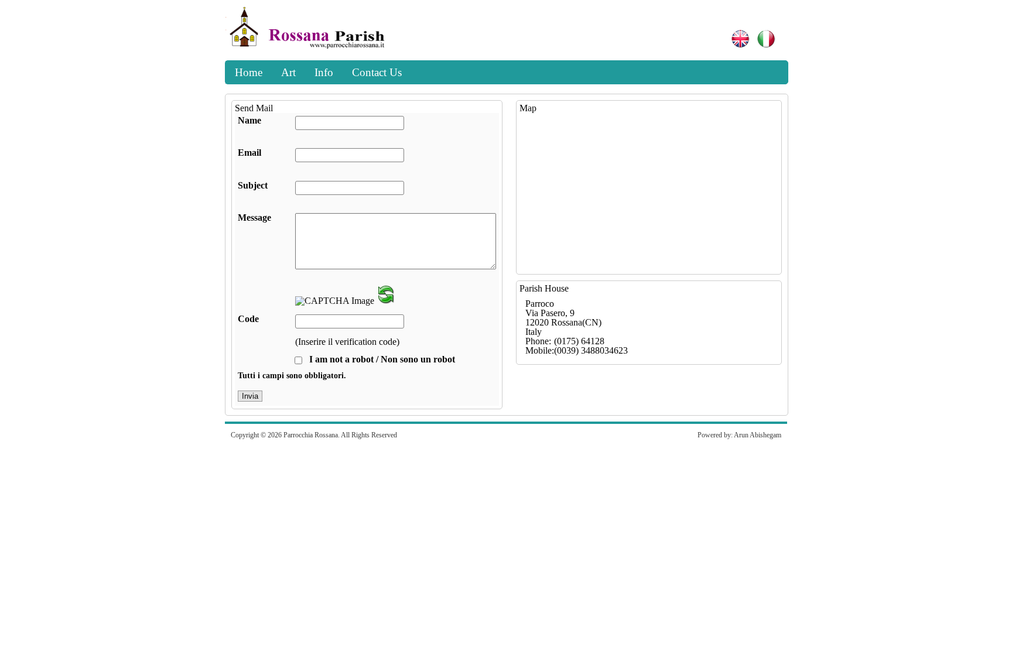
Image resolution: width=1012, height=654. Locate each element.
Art (288, 72)
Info (323, 72)
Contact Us (377, 72)
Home (248, 72)
